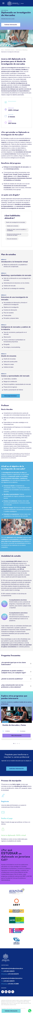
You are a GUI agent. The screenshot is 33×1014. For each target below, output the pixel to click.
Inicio (2, 50)
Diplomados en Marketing (21, 50)
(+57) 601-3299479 (9, 971)
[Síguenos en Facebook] (2, 991)
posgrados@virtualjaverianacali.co (11, 978)
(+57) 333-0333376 (13, 974)
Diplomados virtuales (9, 50)
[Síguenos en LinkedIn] (6, 991)
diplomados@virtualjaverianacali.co (12, 968)
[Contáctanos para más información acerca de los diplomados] (30, 1010)
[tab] (13, 743)
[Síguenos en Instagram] (9, 991)
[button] (3, 3)
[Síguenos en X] (12, 991)
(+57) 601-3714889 (13, 983)
